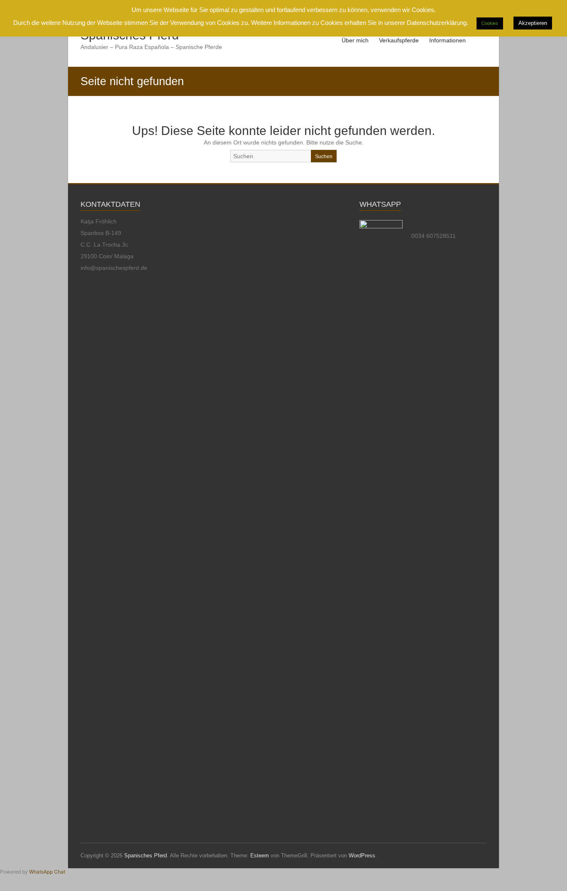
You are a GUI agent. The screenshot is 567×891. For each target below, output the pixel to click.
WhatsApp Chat (47, 872)
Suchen (323, 156)
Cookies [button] (489, 23)
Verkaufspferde (399, 40)
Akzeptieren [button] (532, 23)
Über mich (355, 40)
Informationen (447, 40)
